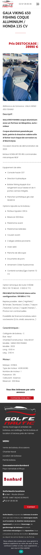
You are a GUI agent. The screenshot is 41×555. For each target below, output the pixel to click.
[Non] (38, 546)
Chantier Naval (9, 451)
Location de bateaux (12, 456)
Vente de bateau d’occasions (16, 447)
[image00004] (20, 77)
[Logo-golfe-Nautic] (8, 4)
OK (21, 551)
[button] (38, 4)
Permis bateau (9, 460)
